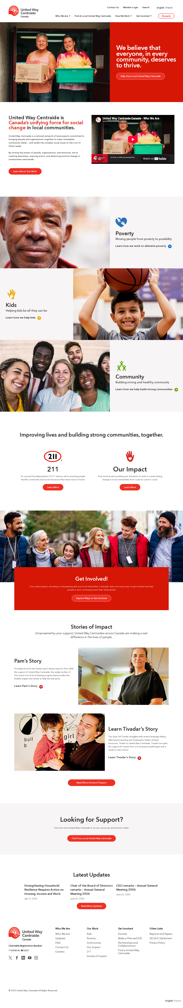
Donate (166, 15)
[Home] (24, 11)
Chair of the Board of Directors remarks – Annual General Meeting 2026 (91, 890)
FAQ (57, 942)
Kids (89, 933)
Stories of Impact (97, 956)
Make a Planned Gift (130, 938)
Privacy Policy (157, 942)
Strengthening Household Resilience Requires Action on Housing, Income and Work (44, 890)
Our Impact (94, 947)
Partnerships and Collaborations (128, 944)
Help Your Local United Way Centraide (140, 76)
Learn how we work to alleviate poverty (141, 246)
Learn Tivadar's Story (122, 757)
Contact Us (113, 7)
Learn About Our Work (25, 171)
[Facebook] (17, 958)
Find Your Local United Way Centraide (91, 838)
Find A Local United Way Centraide (93, 16)
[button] (62, 16)
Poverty (91, 938)
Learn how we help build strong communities (144, 389)
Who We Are (62, 933)
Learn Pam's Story (25, 686)
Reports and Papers (161, 933)
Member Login (130, 7)
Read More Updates (91, 906)
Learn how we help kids (20, 317)
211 (89, 951)
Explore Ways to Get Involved (91, 598)
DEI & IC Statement (161, 938)
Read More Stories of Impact (92, 782)
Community (94, 942)
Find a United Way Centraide (128, 952)
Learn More (53, 487)
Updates (60, 938)
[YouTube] (29, 958)
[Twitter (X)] (10, 958)
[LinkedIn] (23, 958)
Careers (59, 951)
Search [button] (145, 7)
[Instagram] (36, 958)
